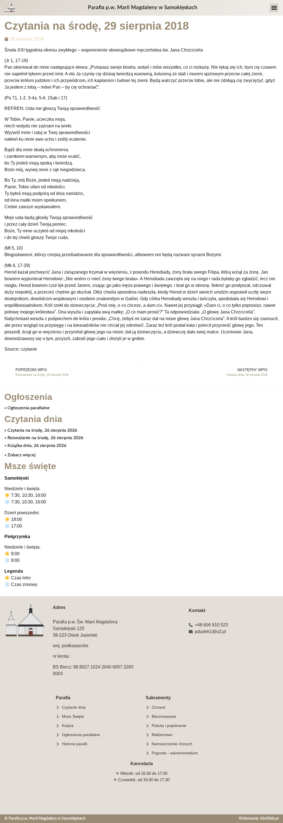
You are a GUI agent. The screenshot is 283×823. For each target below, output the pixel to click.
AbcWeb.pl (269, 818)
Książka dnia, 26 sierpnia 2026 (36, 445)
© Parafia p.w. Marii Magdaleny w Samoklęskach (45, 818)
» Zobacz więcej (20, 455)
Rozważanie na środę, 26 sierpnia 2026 (44, 438)
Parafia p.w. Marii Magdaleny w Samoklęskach (142, 7)
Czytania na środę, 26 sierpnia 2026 (41, 430)
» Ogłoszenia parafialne (27, 408)
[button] (274, 7)
